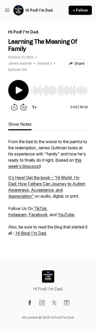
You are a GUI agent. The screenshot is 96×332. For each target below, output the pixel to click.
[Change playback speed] (34, 107)
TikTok (40, 208)
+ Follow (80, 10)
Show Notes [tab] (19, 124)
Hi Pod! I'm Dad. (40, 10)
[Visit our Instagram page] (42, 302)
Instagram (17, 214)
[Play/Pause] (18, 90)
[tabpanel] (48, 190)
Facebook (38, 214)
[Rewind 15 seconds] (14, 107)
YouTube (66, 214)
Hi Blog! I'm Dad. (31, 233)
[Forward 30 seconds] (23, 107)
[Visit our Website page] (66, 302)
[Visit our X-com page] (54, 302)
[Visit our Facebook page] (29, 302)
